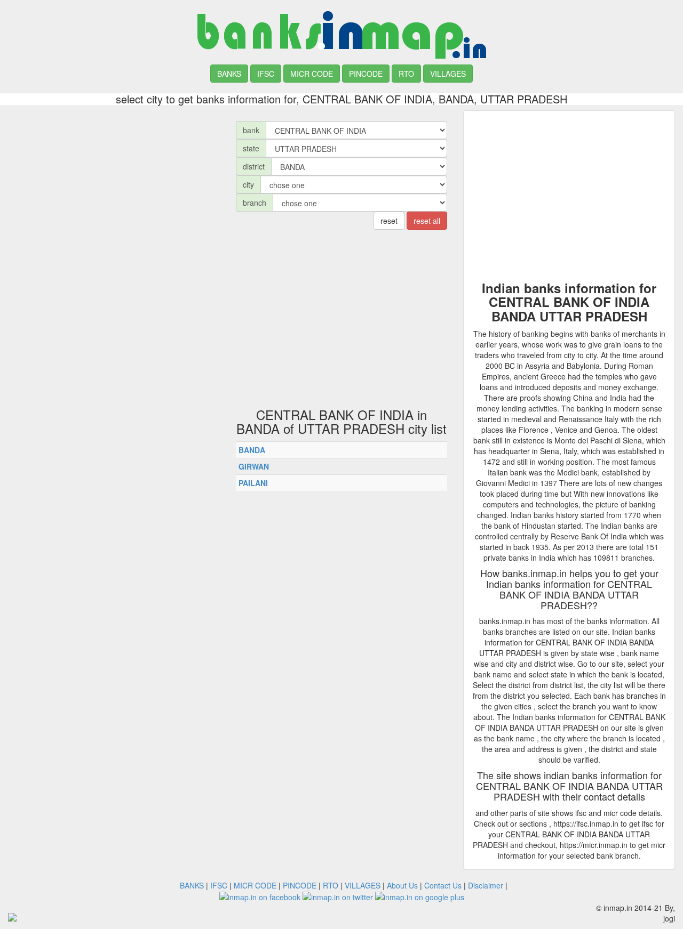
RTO (406, 73)
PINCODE (366, 73)
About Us (402, 885)
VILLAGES (448, 73)
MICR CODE (311, 73)
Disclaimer (485, 885)
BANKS (229, 73)
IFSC (265, 73)
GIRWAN (254, 466)
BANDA (252, 450)
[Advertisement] (114, 185)
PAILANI (253, 483)
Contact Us (443, 885)
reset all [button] (427, 220)
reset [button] (389, 220)
